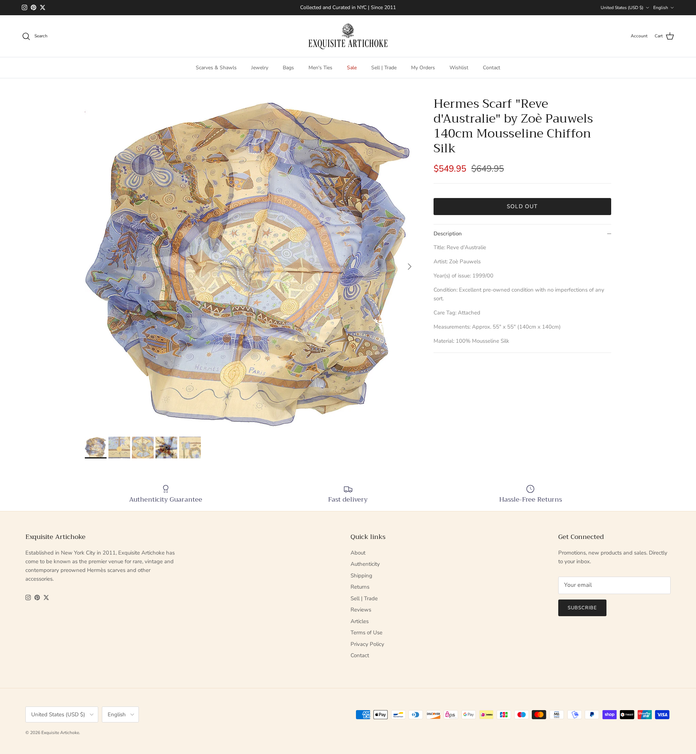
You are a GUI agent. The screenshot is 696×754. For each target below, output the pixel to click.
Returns (360, 586)
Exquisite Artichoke (60, 733)
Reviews (361, 609)
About (358, 552)
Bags (288, 67)
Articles (360, 621)
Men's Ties (320, 67)
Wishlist (459, 67)
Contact (491, 67)
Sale (352, 67)
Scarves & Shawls (216, 67)
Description (448, 233)
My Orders (423, 67)
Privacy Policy (367, 644)
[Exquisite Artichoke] (348, 36)
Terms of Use (366, 632)
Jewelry (259, 67)
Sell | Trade (384, 67)
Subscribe (582, 608)
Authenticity (365, 564)
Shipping (361, 575)
